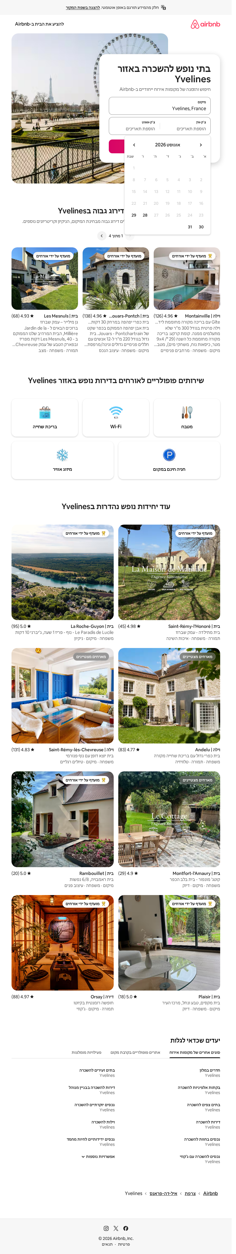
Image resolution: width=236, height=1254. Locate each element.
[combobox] (159, 108)
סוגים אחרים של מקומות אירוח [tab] (195, 1052)
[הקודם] (129, 235)
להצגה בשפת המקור (83, 7)
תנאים (107, 1244)
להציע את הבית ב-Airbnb (39, 24)
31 (190, 227)
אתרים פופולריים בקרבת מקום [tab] (135, 1052)
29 (134, 215)
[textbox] (185, 128)
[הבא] (101, 235)
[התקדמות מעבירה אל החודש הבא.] (134, 145)
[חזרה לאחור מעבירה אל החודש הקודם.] (200, 145)
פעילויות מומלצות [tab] (86, 1052)
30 (201, 227)
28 (145, 215)
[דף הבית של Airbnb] (205, 24)
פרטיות (124, 1244)
